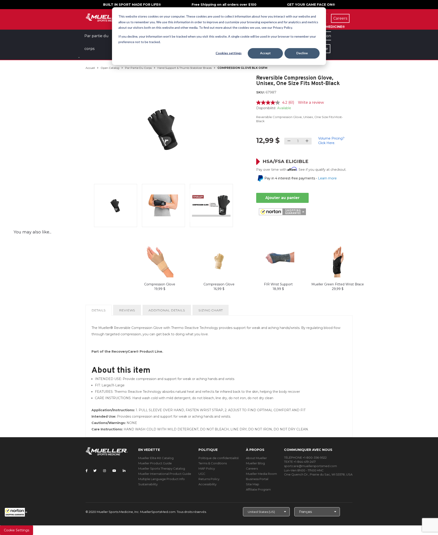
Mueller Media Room (261, 474)
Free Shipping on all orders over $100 (224, 5)
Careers (252, 468)
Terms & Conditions (212, 463)
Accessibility (207, 484)
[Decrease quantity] (289, 141)
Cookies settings (229, 53)
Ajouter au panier (282, 198)
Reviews (127, 310)
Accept (265, 53)
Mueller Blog (255, 463)
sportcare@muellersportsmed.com (310, 466)
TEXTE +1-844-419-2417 (300, 461)
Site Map (252, 484)
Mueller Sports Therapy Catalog (161, 468)
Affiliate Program (258, 489)
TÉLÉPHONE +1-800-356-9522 (305, 457)
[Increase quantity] (307, 141)
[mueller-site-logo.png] (106, 17)
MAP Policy (206, 468)
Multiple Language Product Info (161, 479)
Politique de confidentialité (218, 458)
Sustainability (148, 484)
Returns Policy (208, 479)
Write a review (311, 102)
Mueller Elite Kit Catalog (156, 458)
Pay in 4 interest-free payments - (300, 178)
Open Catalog (110, 68)
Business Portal (257, 479)
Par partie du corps (138, 68)
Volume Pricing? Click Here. (331, 140)
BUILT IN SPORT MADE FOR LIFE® (132, 5)
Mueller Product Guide (155, 463)
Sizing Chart (210, 310)
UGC (201, 474)
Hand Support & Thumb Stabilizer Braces (184, 68)
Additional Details (167, 310)
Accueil (90, 68)
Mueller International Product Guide (164, 474)
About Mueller (256, 458)
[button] (16, 512)
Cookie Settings (16, 530)
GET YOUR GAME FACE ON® (311, 5)
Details (99, 311)
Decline (302, 53)
